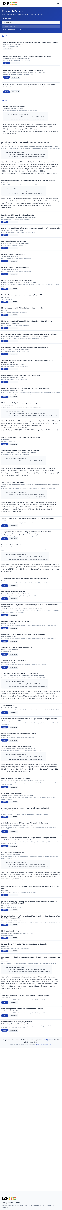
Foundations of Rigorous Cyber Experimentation (18, 215)
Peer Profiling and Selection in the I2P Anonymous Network (22, 1009)
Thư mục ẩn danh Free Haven (44, 1044)
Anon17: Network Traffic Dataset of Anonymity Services (20, 375)
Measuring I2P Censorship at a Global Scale (16, 280)
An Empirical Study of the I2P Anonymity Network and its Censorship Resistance (29, 334)
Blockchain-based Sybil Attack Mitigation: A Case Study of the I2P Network (27, 321)
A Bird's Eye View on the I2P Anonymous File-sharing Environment (24, 823)
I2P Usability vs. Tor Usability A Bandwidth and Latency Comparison (24, 944)
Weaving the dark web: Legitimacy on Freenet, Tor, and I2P (21, 295)
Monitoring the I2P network (10, 931)
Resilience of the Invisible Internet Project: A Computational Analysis (27, 56)
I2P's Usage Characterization (11, 793)
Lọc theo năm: (7, 18)
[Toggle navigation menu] (58, 3)
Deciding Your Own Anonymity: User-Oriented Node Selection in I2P (25, 347)
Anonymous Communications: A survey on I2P (17, 647)
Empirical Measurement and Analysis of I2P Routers (19, 733)
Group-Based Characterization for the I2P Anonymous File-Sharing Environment (29, 719)
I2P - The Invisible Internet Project (13, 592)
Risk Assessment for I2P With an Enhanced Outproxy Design (22, 308)
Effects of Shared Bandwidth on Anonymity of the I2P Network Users (25, 388)
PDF (7, 63)
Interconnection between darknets (13, 241)
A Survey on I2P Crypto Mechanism (13, 660)
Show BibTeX (8, 49)
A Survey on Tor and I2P (9, 706)
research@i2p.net (47, 1040)
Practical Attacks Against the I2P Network (15, 778)
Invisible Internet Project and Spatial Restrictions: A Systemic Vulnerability (29, 85)
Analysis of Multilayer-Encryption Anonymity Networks (20, 437)
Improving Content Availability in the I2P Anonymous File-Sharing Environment (28, 837)
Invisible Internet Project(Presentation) (15, 267)
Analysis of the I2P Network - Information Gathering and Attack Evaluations (27, 519)
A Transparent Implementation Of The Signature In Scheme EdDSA (24, 578)
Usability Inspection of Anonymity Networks (16, 1022)
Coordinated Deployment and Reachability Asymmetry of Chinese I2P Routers (30, 42)
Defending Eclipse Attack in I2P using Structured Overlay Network (24, 634)
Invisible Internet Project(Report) (13, 254)
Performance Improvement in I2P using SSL (16, 621)
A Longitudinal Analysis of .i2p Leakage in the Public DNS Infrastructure (26, 532)
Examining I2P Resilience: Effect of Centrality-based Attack (24, 70)
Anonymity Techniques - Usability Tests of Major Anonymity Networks (25, 995)
